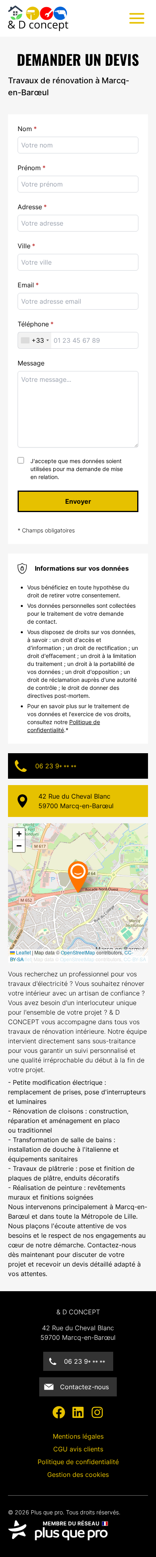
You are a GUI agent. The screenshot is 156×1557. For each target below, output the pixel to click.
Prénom (29, 168)
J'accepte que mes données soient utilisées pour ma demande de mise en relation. (76, 468)
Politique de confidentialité (78, 1462)
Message (31, 363)
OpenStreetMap (78, 952)
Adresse (30, 207)
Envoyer (78, 501)
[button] (93, 876)
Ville (24, 246)
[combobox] (78, 262)
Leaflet (23, 952)
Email (26, 285)
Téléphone (33, 324)
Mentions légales (78, 1436)
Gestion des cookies (78, 1474)
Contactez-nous (84, 1387)
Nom (25, 129)
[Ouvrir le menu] (137, 18)
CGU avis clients (78, 1449)
